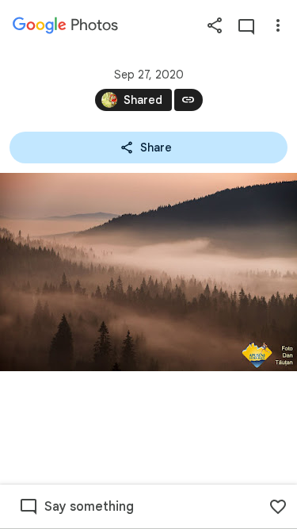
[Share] (214, 25)
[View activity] (246, 25)
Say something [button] (89, 507)
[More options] (278, 25)
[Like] (278, 507)
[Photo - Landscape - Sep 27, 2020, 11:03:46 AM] (148, 272)
